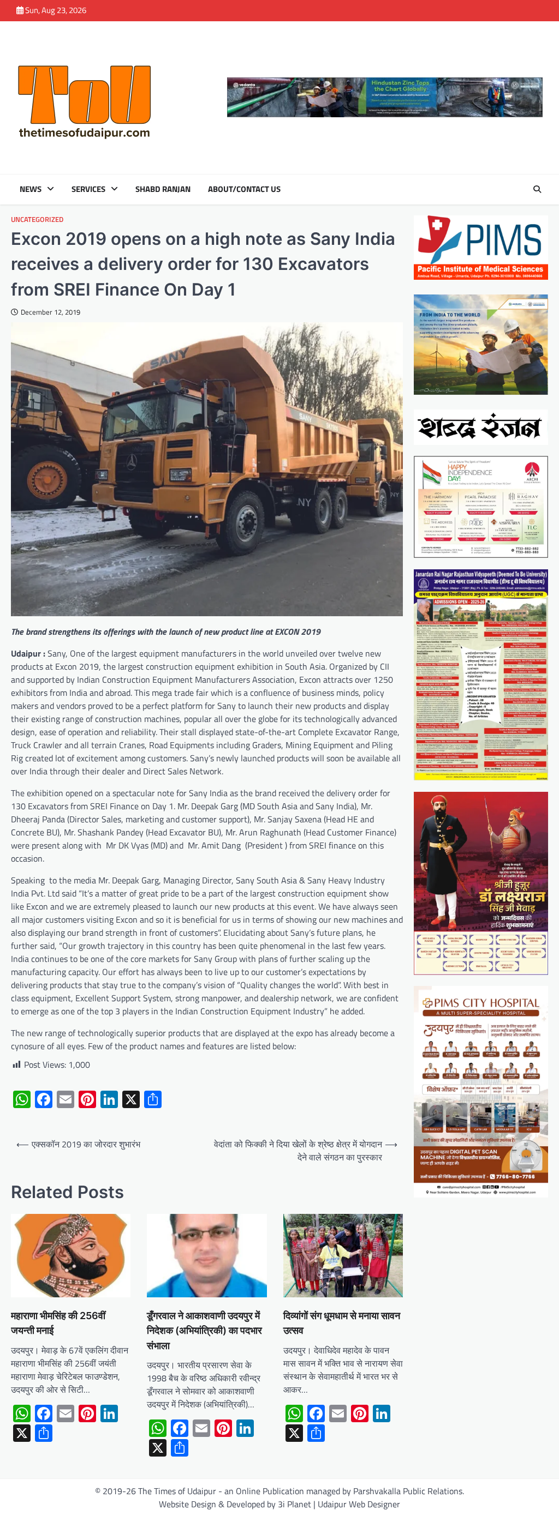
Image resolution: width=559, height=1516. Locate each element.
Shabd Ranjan (163, 189)
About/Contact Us (244, 189)
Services (88, 189)
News (30, 189)
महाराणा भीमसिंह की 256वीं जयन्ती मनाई (58, 1323)
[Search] (537, 189)
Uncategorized (37, 219)
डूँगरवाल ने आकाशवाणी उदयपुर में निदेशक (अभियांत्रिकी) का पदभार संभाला (204, 1330)
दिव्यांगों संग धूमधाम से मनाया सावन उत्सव (341, 1323)
